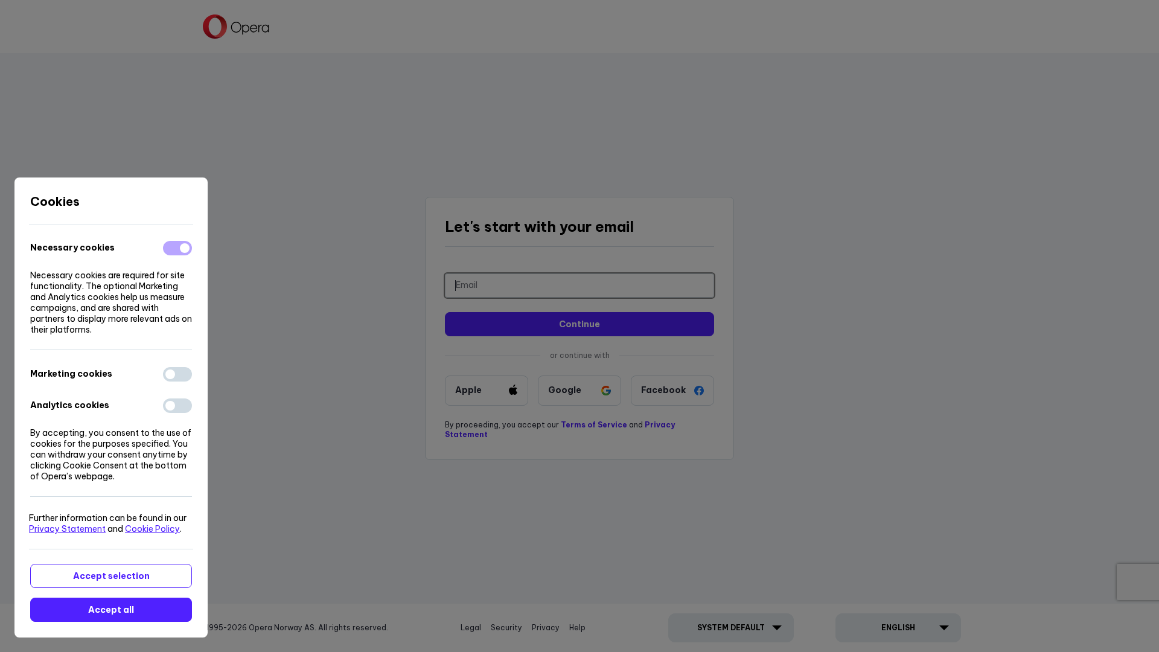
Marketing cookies (71, 373)
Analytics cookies (69, 405)
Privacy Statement (67, 528)
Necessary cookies (72, 247)
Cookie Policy (152, 528)
